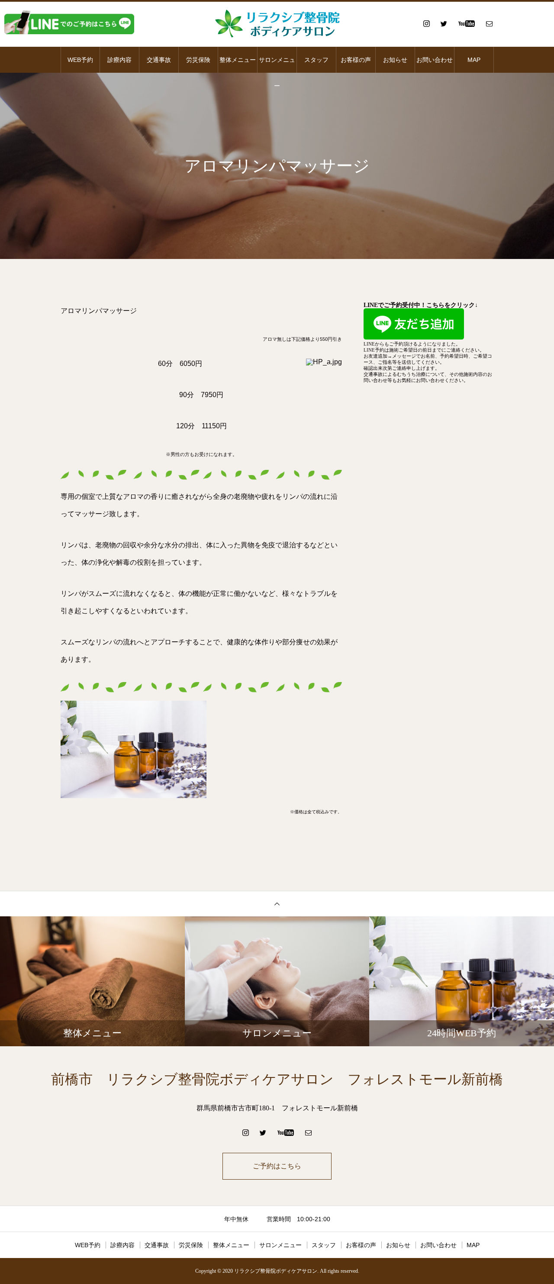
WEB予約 (80, 59)
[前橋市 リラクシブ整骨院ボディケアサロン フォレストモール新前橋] (277, 23)
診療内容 (119, 59)
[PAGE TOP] (277, 903)
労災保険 (198, 59)
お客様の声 (356, 59)
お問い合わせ (434, 59)
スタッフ (316, 59)
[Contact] (489, 23)
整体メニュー (237, 59)
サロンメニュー (277, 64)
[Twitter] (443, 23)
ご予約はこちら (277, 1166)
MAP (473, 59)
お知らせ (395, 59)
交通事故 (159, 59)
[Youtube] (466, 23)
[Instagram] (426, 23)
